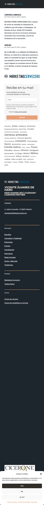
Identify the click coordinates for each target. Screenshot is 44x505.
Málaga (19, 156)
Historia (17, 150)
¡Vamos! (22, 117)
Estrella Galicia (12, 147)
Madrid (26, 153)
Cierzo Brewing (9, 141)
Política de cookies (12, 502)
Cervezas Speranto (24, 138)
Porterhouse (33, 156)
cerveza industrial (10, 138)
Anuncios (31, 126)
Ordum (7, 45)
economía (16, 144)
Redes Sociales (10, 257)
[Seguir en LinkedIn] (6, 219)
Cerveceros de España (11, 132)
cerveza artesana (15, 134)
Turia (26, 162)
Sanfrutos (30, 159)
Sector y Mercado (10, 261)
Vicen (9, 17)
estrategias (31, 144)
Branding (7, 235)
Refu (24, 159)
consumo (20, 141)
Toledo (20, 162)
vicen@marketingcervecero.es (15, 213)
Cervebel (30, 129)
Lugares (23, 17)
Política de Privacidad (24, 502)
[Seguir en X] (14, 219)
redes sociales (16, 159)
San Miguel (8, 162)
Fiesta (34, 147)
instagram (34, 150)
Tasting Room (9, 284)
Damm (7, 144)
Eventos (7, 246)
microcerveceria (9, 156)
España (23, 144)
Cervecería (23, 132)
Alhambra (7, 126)
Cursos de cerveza (11, 299)
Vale (22, 486)
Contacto (7, 203)
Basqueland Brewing (11, 129)
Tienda (15, 162)
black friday (22, 129)
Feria (23, 147)
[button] (41, 474)
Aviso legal (34, 502)
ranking (7, 159)
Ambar (15, 126)
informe (24, 150)
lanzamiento (9, 153)
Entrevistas (8, 242)
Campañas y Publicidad (13, 238)
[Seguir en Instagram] (10, 219)
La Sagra (19, 153)
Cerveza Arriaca (12, 14)
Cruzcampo (32, 141)
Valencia (33, 162)
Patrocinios (8, 254)
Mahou (34, 153)
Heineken (8, 150)
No (22, 491)
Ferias (28, 147)
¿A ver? (22, 497)
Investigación (9, 250)
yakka (6, 165)
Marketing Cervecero (12, 280)
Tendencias (8, 265)
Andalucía (22, 126)
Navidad (26, 156)
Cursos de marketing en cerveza (16, 303)
